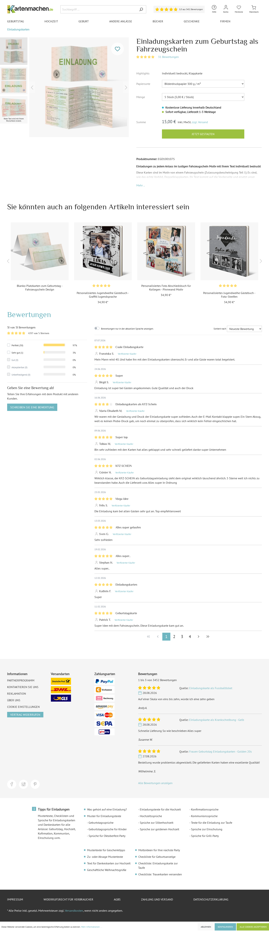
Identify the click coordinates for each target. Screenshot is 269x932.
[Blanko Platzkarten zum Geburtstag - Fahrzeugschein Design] (40, 251)
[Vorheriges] (32, 87)
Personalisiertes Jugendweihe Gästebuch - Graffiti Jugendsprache (103, 294)
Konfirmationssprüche (204, 809)
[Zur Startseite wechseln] (30, 9)
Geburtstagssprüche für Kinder (108, 829)
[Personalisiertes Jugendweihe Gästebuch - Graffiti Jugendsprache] (103, 251)
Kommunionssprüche (204, 816)
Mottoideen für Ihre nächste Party (159, 850)
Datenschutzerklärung (210, 899)
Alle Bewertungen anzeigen (155, 783)
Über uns (13, 700)
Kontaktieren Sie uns (22, 687)
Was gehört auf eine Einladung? (107, 809)
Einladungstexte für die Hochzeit (160, 809)
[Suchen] (141, 9)
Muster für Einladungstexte (104, 816)
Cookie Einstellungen (23, 707)
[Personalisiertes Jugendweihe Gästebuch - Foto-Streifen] (229, 251)
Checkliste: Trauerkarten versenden (160, 874)
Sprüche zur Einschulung (206, 829)
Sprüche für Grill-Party (205, 836)
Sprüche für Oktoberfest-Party (107, 836)
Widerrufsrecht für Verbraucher (68, 899)
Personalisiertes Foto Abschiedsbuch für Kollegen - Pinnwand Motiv (166, 287)
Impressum (15, 899)
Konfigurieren (225, 926)
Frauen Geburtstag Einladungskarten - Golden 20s (220, 751)
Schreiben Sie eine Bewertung (32, 407)
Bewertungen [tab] (29, 314)
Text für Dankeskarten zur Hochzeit (108, 863)
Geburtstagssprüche (101, 822)
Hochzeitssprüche (151, 816)
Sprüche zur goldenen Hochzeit (159, 829)
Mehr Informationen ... (91, 926)
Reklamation (16, 693)
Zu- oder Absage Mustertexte (105, 857)
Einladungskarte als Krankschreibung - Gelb (216, 720)
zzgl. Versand (200, 122)
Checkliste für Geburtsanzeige (156, 857)
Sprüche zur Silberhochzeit (156, 822)
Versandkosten (74, 910)
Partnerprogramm (20, 680)
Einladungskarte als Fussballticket (210, 688)
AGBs (117, 899)
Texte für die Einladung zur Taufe (211, 822)
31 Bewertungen (168, 57)
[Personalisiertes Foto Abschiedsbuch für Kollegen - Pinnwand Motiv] (166, 251)
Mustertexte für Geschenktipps (106, 850)
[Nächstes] (126, 87)
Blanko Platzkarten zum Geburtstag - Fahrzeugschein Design (40, 287)
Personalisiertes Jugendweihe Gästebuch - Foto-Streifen (229, 294)
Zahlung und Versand (157, 899)
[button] (140, 185)
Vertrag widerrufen (25, 714)
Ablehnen (206, 926)
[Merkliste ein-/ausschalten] (117, 49)
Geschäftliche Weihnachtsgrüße (106, 870)
